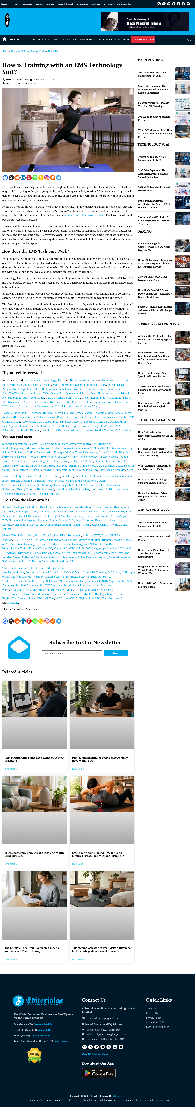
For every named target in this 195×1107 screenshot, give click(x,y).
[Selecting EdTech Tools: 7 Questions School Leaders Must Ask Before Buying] (183, 450)
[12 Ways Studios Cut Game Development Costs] (183, 278)
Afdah (69, 589)
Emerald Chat (84, 511)
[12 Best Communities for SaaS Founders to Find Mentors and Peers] (183, 388)
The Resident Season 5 (94, 557)
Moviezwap (44, 594)
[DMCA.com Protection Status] (34, 1062)
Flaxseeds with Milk (39, 524)
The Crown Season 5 (81, 412)
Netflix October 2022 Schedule (113, 430)
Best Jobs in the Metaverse (55, 507)
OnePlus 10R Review (54, 430)
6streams (31, 572)
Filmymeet (17, 448)
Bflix (112, 489)
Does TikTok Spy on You (17, 476)
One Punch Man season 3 (64, 557)
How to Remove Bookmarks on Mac (53, 561)
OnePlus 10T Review (24, 516)
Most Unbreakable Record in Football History (79, 384)
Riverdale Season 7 (71, 421)
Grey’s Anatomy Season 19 (78, 552)
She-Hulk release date (87, 485)
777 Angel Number (56, 585)
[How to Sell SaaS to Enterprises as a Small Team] (183, 584)
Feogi (50, 489)
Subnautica (111, 476)
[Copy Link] (41, 177)
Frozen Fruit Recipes (46, 535)
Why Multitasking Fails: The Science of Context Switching (34, 759)
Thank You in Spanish (47, 476)
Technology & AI (20, 39)
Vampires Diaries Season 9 (49, 576)
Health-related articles (82, 380)
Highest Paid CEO (89, 598)
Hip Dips (100, 594)
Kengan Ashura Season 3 (76, 448)
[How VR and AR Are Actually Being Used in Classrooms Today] (183, 494)
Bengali (69, 3)
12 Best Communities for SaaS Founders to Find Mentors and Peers (154, 390)
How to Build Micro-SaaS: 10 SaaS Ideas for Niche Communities (153, 553)
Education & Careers (58, 39)
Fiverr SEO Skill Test (41, 598)
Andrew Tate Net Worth (51, 426)
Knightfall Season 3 (50, 581)
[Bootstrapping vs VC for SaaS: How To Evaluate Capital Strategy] (183, 404)
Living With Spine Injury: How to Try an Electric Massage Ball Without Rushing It (98, 854)
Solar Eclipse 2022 (75, 417)
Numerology (48, 380)
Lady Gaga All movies (112, 469)
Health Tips (53, 51)
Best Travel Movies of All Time (59, 456)
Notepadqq (18, 524)
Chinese (50, 3)
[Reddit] (17, 177)
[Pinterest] (168, 3)
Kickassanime (28, 594)
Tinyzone (48, 469)
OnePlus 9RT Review (81, 430)
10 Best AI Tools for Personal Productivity (154, 118)
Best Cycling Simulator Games (57, 443)
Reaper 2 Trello (11, 412)
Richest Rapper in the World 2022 (101, 397)
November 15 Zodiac (84, 389)
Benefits (56, 524)
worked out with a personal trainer (84, 215)
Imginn (66, 524)
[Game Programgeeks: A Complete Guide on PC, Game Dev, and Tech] (183, 245)
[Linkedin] (173, 3)
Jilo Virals (44, 516)
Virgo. (130, 469)
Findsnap (78, 516)
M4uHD (88, 594)
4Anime (42, 572)
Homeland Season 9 (78, 576)
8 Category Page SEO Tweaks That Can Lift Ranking (153, 104)
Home (6, 51)
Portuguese (27, 3)
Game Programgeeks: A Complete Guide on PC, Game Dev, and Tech (154, 247)
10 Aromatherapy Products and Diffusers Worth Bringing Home (34, 854)
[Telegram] (58, 177)
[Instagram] (178, 3)
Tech (60, 380)
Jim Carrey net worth (37, 589)
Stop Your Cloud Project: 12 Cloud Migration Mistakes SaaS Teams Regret (155, 220)
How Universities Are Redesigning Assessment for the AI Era (155, 435)
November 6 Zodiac (78, 393)
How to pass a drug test (29, 511)
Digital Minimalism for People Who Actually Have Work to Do (100, 759)
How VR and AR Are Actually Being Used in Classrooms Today (153, 496)
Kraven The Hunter (36, 557)
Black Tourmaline (70, 535)
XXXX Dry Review (36, 539)
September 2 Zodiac (81, 461)
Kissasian (12, 594)
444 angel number (79, 585)
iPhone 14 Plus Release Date (109, 448)
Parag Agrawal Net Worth (87, 544)
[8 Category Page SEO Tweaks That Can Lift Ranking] (183, 104)
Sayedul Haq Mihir (41, 1035)
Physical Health (38, 51)
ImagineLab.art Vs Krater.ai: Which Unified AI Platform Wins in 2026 (153, 570)
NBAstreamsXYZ (66, 598)
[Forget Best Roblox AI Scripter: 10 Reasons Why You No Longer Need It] (183, 308)
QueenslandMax (81, 507)
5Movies (30, 448)
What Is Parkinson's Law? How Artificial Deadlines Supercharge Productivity (155, 134)
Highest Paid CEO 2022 (46, 552)
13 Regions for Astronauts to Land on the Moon (61, 480)
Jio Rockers (59, 594)
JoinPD (26, 412)
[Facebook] (159, 3)
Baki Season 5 (99, 489)
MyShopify (83, 443)
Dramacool (74, 594)
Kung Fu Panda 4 (89, 581)
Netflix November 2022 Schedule (52, 406)
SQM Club (61, 412)
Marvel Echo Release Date (17, 535)
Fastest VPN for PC (40, 548)
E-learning (108, 3)
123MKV (67, 572)
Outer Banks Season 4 (15, 568)
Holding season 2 (103, 402)
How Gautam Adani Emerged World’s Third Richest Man (63, 452)
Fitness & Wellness (20, 51)
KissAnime (17, 589)
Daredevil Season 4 (30, 469)
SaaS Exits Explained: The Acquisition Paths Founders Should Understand (153, 89)
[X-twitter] (164, 3)
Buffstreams (99, 572)
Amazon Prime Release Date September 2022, (96, 465)
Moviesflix (54, 572)
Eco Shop (95, 3)
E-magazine (82, 3)
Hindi (60, 3)
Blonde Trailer (19, 548)
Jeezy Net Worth (108, 452)
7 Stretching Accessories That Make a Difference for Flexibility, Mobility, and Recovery (102, 949)
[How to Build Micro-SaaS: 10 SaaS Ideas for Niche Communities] (183, 551)
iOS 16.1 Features (20, 406)
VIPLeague (128, 572)
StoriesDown (18, 485)
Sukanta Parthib (43, 1024)
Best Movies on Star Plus (102, 417)
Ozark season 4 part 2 (17, 561)
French (15, 3)
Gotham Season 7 (60, 544)
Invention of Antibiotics (89, 476)
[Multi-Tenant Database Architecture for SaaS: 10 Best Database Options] (183, 202)
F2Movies (33, 456)
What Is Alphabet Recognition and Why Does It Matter (154, 467)
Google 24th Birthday (27, 430)
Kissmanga (24, 552)
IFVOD (18, 539)
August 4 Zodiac (61, 516)
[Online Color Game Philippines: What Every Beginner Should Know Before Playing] (183, 261)
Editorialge (119, 1095)
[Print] (52, 177)
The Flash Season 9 (20, 393)
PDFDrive (18, 581)
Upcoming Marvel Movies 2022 (55, 520)
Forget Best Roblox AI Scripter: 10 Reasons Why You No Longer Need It (155, 310)
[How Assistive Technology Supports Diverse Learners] (183, 480)
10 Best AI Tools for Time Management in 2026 (152, 74)
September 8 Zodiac (48, 448)
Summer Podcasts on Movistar (20, 443)
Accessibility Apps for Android (20, 507)
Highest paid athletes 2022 (108, 548)
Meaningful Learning (40, 485)
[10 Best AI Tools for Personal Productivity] (183, 118)
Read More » (11, 769)
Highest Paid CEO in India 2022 (73, 548)
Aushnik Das (45, 1029)
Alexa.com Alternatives (109, 552)
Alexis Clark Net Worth (105, 524)
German (39, 3)
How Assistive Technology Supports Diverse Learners (152, 481)
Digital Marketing (84, 39)
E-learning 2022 (63, 485)
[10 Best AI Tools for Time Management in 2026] (183, 73)
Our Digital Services (126, 3)
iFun (71, 511)
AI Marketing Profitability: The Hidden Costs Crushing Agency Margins (155, 339)
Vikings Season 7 (89, 456)
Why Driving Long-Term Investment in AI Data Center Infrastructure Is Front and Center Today (154, 357)
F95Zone (12, 602)
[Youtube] (188, 3)
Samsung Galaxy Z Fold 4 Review (25, 489)
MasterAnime (83, 572)
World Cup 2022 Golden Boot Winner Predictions (41, 389)
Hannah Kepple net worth (55, 402)
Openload (67, 476)
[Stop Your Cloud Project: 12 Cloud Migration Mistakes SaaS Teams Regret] (183, 218)
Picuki (86, 524)
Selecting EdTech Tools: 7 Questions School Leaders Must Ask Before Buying (155, 452)
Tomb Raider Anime (97, 516)
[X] (11, 177)
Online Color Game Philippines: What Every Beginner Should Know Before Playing (155, 263)
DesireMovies (16, 572)
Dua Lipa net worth (77, 426)
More (126, 39)
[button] (189, 39)
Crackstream (70, 581)
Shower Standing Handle (107, 507)
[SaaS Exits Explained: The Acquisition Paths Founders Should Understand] (183, 87)
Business (38, 39)
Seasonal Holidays (42, 412)
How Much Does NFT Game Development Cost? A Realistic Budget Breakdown (155, 294)
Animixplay (28, 520)
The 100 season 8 (112, 598)
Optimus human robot (22, 426)
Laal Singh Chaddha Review (72, 489)
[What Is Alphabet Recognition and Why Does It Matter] (183, 466)
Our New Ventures (143, 39)
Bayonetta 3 (106, 389)
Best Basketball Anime (18, 480)
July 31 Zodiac (85, 520)
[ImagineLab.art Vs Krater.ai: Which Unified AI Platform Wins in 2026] (183, 568)
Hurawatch (32, 493)
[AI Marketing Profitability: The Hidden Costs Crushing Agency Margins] (183, 337)
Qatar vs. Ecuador (40, 384)
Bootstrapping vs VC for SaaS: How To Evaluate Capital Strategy (154, 406)
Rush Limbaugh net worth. (33, 544)
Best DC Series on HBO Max (63, 397)
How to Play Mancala (106, 511)
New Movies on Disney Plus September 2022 (41, 465)
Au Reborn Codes (33, 397)
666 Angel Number (32, 585)
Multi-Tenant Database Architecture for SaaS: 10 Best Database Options (154, 204)
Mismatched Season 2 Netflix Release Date (37, 417)
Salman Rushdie (49, 493)
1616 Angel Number (114, 581)
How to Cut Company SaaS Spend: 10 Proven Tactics (152, 374)
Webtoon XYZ (91, 535)
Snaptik (76, 524)
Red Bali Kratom (82, 402)
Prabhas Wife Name (86, 589)
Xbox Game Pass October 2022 (40, 421)
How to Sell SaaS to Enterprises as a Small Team (155, 585)
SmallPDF (31, 581)
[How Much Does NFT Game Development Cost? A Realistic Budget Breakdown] (183, 292)
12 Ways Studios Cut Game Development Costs (152, 278)
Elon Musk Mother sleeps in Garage (76, 469)
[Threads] (183, 3)
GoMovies (114, 572)
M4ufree (112, 594)
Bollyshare (57, 589)
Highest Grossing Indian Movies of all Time (74, 539)
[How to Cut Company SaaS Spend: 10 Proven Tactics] (183, 374)
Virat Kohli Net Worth (86, 406)
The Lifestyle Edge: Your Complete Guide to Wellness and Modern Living (32, 949)
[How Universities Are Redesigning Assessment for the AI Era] (183, 433)
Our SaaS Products (109, 39)
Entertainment (32, 380)
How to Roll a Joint (55, 511)
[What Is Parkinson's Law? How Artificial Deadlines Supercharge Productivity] (183, 131)
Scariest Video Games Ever (49, 393)
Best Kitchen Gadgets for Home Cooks (45, 461)
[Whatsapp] (35, 177)
